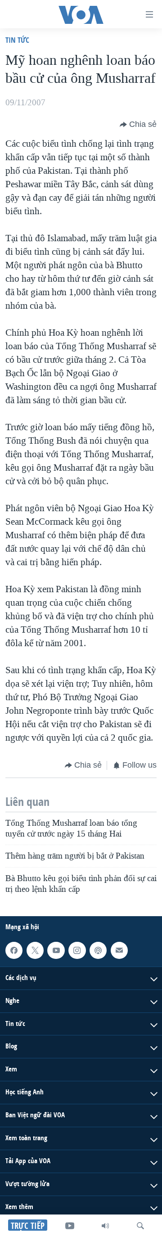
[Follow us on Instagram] (77, 950)
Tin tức (17, 40)
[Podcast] (98, 950)
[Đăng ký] (119, 950)
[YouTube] (69, 1226)
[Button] (138, 124)
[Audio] (105, 1226)
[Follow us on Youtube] (55, 950)
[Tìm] (140, 1226)
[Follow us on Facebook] (13, 950)
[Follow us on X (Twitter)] (35, 950)
